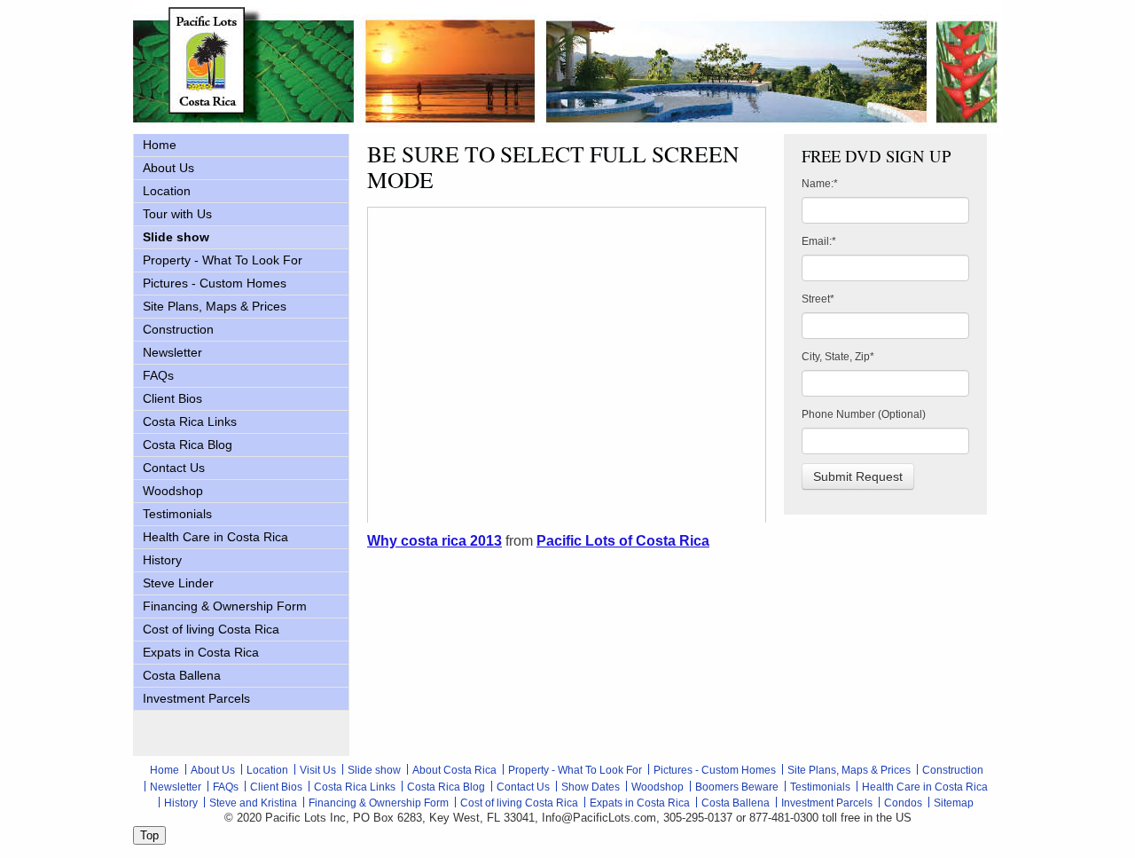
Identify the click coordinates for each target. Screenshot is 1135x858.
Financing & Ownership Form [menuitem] (225, 606)
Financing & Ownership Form (379, 803)
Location (267, 770)
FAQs (226, 787)
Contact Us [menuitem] (174, 467)
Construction (952, 770)
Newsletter (175, 787)
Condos (903, 803)
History (181, 803)
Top (149, 835)
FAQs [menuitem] (158, 375)
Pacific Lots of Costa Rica (622, 540)
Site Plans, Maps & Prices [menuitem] (214, 306)
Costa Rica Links (354, 787)
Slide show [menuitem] (176, 237)
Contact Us (523, 787)
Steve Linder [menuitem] (178, 583)
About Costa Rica (454, 770)
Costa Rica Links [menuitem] (190, 421)
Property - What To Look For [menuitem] (222, 260)
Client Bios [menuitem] (172, 398)
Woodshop (657, 787)
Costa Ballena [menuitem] (182, 675)
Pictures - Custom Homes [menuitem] (214, 283)
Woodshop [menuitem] (173, 491)
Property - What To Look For (575, 770)
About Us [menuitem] (168, 168)
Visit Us (318, 770)
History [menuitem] (162, 560)
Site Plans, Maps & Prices (849, 770)
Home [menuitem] (159, 145)
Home (164, 770)
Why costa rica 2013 (434, 540)
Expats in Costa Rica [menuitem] (201, 652)
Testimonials (820, 787)
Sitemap (954, 803)
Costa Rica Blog (446, 787)
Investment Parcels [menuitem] (196, 698)
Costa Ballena (735, 803)
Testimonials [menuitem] (177, 514)
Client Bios (276, 787)
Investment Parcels (827, 803)
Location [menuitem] (167, 191)
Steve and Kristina (253, 803)
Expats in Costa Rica (640, 803)
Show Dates (590, 787)
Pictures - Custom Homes (715, 770)
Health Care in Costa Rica (925, 787)
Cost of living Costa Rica (519, 803)
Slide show (374, 770)
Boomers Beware (737, 787)
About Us (213, 770)
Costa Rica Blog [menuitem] (187, 444)
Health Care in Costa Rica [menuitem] (215, 537)
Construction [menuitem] (178, 329)
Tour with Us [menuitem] (177, 214)
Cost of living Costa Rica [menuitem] (211, 629)
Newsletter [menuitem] (172, 352)
